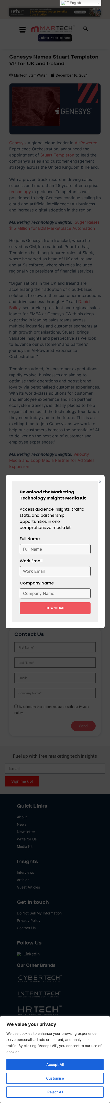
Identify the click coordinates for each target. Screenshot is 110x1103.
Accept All (55, 1064)
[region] (55, 1059)
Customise (55, 1078)
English (75, 3)
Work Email (31, 561)
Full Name (30, 539)
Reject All (55, 1092)
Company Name (37, 583)
